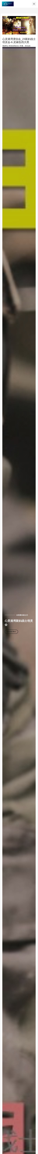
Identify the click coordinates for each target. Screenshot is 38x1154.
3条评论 (5, 46)
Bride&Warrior (14, 46)
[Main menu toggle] (34, 4)
